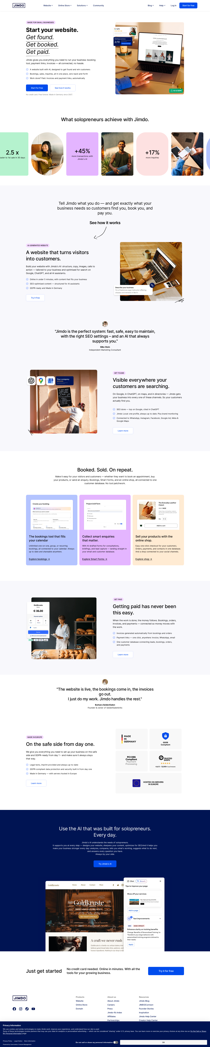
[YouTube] (33, 1009)
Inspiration (144, 1012)
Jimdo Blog (144, 1001)
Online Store (64, 5)
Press (110, 1008)
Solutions (81, 5)
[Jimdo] (19, 5)
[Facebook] (14, 1009)
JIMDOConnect (146, 1005)
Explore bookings (38, 559)
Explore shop (142, 559)
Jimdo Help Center (147, 1016)
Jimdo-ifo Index (114, 1012)
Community (98, 5)
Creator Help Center (148, 1020)
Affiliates (111, 1016)
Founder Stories (146, 1008)
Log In (173, 5)
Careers (111, 1005)
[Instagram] (21, 1009)
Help (161, 5)
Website (47, 5)
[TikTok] (27, 1009)
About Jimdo (113, 1001)
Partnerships (113, 1020)
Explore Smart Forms (93, 559)
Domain (79, 1008)
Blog (150, 5)
